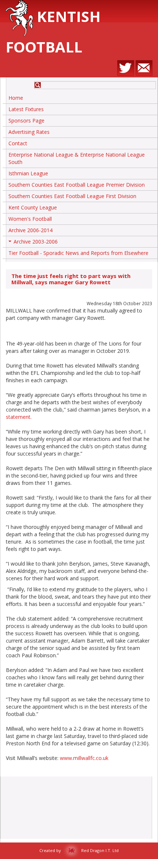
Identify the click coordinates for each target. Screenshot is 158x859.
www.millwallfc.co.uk (84, 757)
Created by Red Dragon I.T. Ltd (79, 850)
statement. (19, 416)
